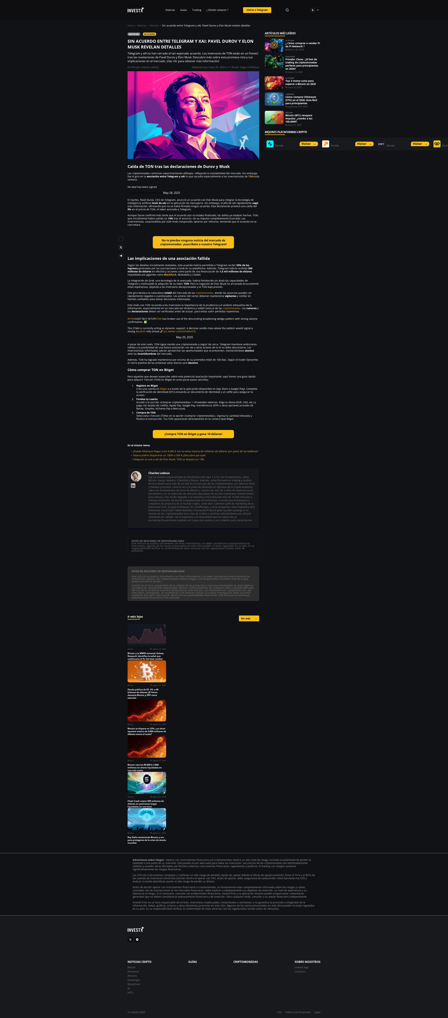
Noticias (170, 10)
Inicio (131, 25)
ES (293, 10)
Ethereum (133, 971)
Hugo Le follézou (249, 67)
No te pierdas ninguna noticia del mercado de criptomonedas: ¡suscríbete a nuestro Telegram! (193, 242)
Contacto (300, 971)
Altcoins (154, 25)
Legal (317, 1012)
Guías (183, 10)
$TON (158, 318)
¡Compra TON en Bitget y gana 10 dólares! (193, 434)
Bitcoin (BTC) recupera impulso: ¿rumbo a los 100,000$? (298, 118)
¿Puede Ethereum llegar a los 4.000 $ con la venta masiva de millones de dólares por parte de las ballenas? (195, 451)
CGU (279, 1012)
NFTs (130, 992)
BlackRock (170, 274)
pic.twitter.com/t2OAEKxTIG (180, 331)
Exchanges (134, 980)
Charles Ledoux (150, 67)
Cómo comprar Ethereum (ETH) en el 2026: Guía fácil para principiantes (301, 100)
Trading (196, 10)
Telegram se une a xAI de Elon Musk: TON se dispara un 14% (168, 459)
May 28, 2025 (171, 193)
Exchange (290, 56)
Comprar (289, 94)
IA (129, 988)
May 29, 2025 (184, 337)
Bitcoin (289, 112)
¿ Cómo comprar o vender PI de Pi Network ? (302, 44)
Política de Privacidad (298, 1012)
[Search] (287, 10)
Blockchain (134, 984)
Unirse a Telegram (257, 10)
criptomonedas (204, 292)
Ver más (249, 618)
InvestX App (302, 967)
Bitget (163, 388)
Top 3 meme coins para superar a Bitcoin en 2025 (300, 82)
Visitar (309, 144)
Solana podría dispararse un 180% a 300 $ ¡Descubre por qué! (169, 455)
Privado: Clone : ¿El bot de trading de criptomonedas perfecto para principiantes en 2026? (301, 64)
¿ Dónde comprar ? (217, 10)
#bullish (140, 331)
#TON (131, 318)
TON (251, 176)
